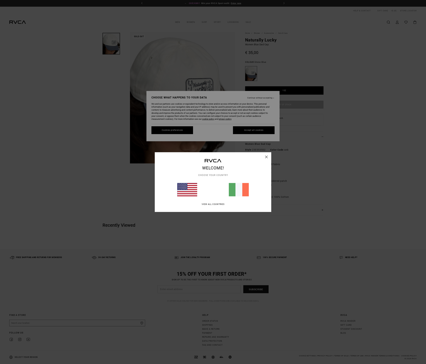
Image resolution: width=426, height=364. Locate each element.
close (266, 156)
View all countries (213, 204)
